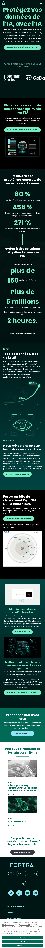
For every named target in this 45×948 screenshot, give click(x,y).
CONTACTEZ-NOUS (22, 733)
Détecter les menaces (17, 474)
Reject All (22, 941)
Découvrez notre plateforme (22, 129)
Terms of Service (25, 924)
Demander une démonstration (22, 47)
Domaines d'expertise (15, 907)
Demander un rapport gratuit (22, 692)
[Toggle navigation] (41, 3)
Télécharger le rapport (18, 518)
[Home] (4, 2)
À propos (10, 913)
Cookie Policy (10, 924)
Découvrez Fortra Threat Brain (22, 334)
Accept (22, 937)
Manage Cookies (22, 945)
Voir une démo (22, 631)
